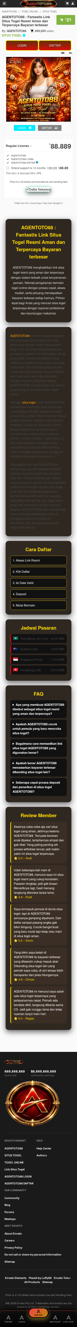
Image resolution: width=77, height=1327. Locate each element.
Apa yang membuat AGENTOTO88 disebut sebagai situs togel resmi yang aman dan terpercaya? (38, 709)
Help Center (43, 1148)
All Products (32, 1282)
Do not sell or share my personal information (32, 1254)
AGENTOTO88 (9, 11)
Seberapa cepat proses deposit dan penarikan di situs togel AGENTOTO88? (36, 787)
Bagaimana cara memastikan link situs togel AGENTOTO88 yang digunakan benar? (37, 748)
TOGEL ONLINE (29, 11)
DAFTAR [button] (47, 128)
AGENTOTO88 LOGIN (18, 1176)
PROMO (8, 1322)
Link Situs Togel (14, 1169)
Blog (7, 1204)
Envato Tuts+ (62, 1277)
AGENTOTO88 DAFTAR (18, 1183)
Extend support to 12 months (39, 168)
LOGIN (22, 45)
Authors (41, 1155)
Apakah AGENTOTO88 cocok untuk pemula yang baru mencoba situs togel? (37, 728)
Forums (9, 1212)
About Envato (13, 1233)
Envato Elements (16, 1277)
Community (11, 1198)
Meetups (10, 1219)
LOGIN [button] (22, 128)
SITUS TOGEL (50, 11)
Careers (9, 1240)
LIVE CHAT (68, 1322)
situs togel (29, 402)
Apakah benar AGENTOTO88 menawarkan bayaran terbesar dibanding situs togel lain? (35, 767)
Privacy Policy (13, 1247)
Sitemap (9, 1261)
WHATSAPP (55, 1322)
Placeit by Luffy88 (40, 1277)
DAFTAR (55, 45)
